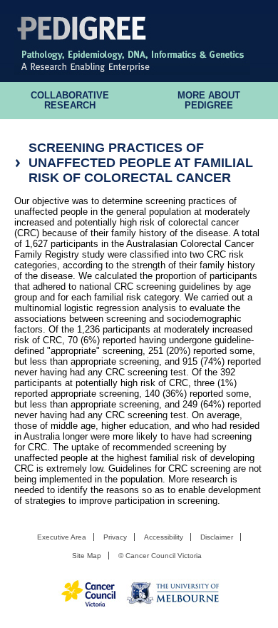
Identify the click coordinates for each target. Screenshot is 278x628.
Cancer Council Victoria (163, 555)
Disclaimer (216, 537)
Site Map (86, 555)
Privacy (115, 537)
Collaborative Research (70, 101)
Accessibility (163, 537)
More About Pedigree (208, 101)
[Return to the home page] (132, 71)
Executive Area (61, 537)
